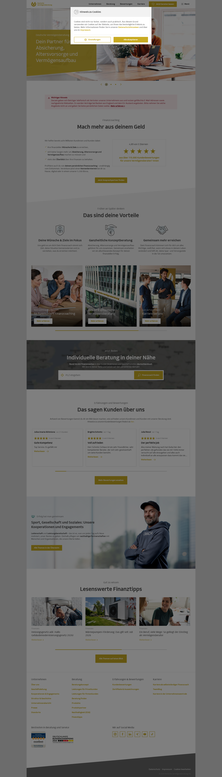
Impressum (85, 30)
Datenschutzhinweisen (128, 27)
